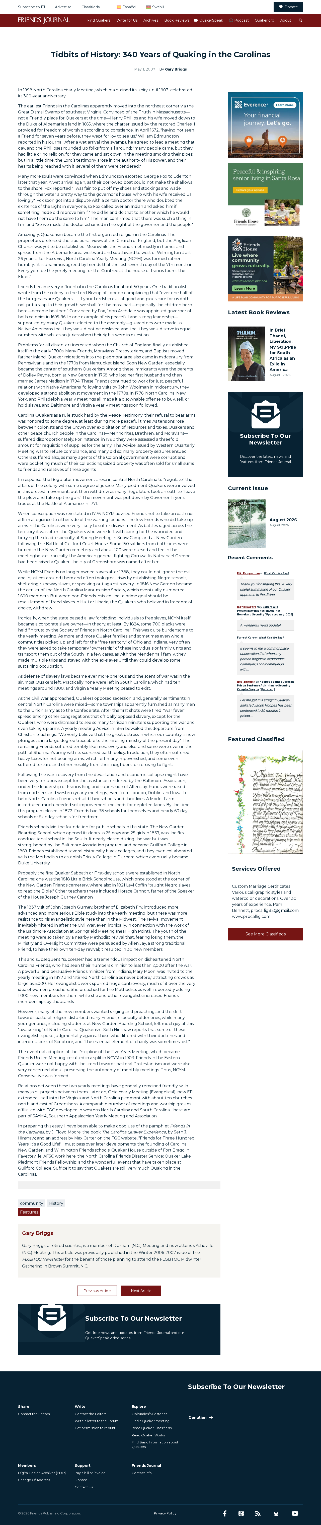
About (285, 20)
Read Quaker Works (148, 1435)
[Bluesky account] (276, 1513)
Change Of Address (34, 1480)
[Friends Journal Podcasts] (241, 1513)
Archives (150, 20)
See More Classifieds (266, 934)
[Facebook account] (225, 1513)
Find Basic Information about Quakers (155, 1444)
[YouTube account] (295, 1513)
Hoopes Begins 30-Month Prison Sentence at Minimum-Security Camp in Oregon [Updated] (265, 685)
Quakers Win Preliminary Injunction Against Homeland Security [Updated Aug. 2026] (265, 610)
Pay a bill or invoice (90, 1473)
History (56, 1203)
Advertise (63, 7)
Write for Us (126, 20)
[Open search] (300, 20)
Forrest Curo (246, 637)
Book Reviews (176, 20)
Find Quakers (98, 20)
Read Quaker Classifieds (152, 1428)
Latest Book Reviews (259, 312)
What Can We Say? (276, 573)
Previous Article (97, 1291)
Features (29, 1212)
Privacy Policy (165, 1513)
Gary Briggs (176, 69)
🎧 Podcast (239, 20)
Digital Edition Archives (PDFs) (42, 1473)
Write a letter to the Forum (96, 1421)
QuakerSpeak (211, 20)
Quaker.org (264, 20)
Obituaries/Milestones (149, 1414)
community (31, 1203)
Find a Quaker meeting (151, 1421)
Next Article (141, 1291)
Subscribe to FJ (31, 7)
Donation (198, 1417)
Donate (291, 7)
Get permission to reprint (95, 1428)
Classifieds (91, 7)
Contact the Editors (34, 1414)
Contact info (142, 1473)
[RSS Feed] (258, 1513)
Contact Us (84, 1487)
